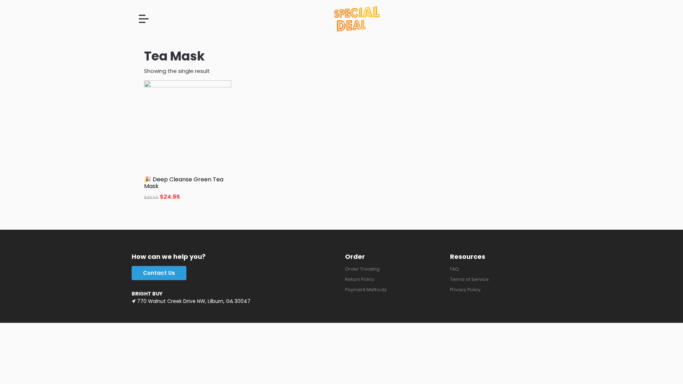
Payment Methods (366, 290)
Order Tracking (362, 269)
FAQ (454, 269)
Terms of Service (469, 279)
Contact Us (159, 273)
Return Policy (359, 279)
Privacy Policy (465, 290)
